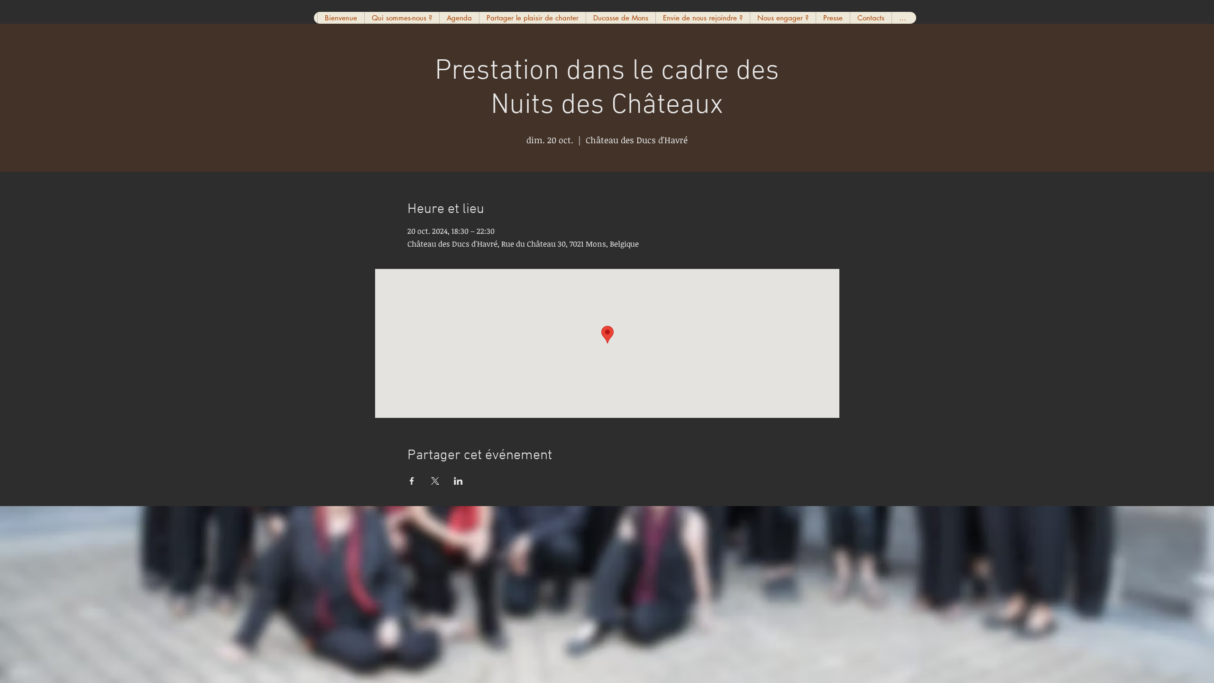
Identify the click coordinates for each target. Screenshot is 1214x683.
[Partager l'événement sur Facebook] (411, 481)
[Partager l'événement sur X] (435, 481)
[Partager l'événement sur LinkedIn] (458, 481)
